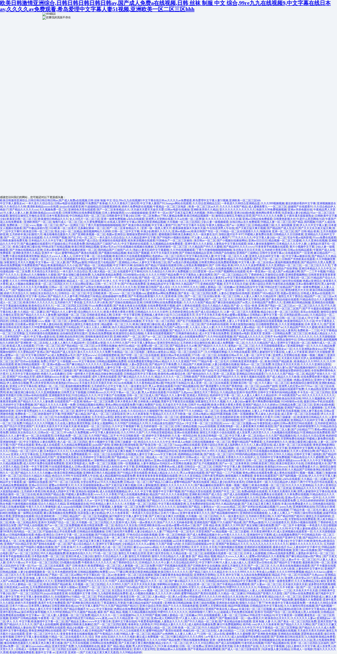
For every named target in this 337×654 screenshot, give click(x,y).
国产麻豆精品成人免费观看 (243, 510)
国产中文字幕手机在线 (114, 510)
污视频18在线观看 (83, 318)
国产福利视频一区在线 (293, 475)
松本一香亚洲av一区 (259, 271)
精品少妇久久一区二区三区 (284, 596)
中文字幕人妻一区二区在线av (256, 262)
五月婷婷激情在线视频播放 (42, 333)
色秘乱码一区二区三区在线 (199, 630)
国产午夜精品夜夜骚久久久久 (146, 296)
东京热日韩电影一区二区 (213, 435)
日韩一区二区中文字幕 (125, 231)
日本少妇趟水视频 (201, 358)
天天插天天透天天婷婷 (311, 630)
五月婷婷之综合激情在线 (195, 342)
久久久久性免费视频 (227, 327)
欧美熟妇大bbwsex (210, 318)
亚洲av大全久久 (18, 609)
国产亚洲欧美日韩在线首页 (83, 602)
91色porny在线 (88, 349)
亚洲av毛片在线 (128, 277)
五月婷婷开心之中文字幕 (106, 386)
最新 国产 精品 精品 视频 (201, 556)
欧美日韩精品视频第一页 (199, 215)
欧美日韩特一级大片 (82, 330)
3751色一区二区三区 (47, 345)
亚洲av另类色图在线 (300, 209)
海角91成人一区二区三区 (67, 222)
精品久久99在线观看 (239, 259)
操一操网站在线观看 (78, 376)
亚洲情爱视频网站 (296, 274)
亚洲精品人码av (128, 262)
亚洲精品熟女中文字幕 (160, 283)
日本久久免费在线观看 (247, 268)
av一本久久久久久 (160, 339)
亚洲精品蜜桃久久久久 (39, 581)
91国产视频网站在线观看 (230, 271)
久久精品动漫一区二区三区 (186, 553)
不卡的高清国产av (272, 327)
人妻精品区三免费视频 (69, 438)
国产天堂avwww (87, 355)
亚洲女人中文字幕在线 (23, 386)
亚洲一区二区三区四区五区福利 (201, 308)
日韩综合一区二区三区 (72, 293)
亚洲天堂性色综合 (168, 342)
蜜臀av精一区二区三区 (154, 345)
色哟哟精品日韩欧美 (190, 454)
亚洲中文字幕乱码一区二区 (293, 277)
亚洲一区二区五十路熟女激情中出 (275, 339)
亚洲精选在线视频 (323, 302)
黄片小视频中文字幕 (302, 246)
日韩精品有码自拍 (38, 277)
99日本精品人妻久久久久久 (106, 503)
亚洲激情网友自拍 (189, 451)
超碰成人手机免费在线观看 (236, 612)
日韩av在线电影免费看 (280, 553)
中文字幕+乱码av (36, 296)
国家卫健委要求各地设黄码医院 (173, 574)
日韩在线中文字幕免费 (265, 438)
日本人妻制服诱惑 (113, 212)
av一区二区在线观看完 (39, 435)
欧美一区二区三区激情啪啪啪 (221, 420)
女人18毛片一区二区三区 (84, 219)
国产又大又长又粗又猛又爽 (314, 228)
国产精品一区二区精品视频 (95, 265)
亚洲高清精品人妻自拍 (17, 627)
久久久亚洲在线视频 (315, 240)
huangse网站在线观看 (178, 203)
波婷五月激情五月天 (239, 451)
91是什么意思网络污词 (310, 219)
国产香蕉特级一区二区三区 (242, 386)
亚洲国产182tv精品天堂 (265, 293)
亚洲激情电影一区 (11, 441)
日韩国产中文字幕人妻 (147, 389)
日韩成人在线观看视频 (23, 321)
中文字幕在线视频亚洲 (172, 503)
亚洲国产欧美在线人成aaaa (221, 609)
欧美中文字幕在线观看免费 (288, 602)
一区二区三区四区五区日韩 (71, 305)
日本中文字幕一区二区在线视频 (92, 256)
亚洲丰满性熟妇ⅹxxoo (51, 308)
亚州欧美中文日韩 (246, 640)
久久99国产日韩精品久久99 (131, 423)
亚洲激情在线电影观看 (113, 240)
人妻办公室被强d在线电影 (234, 293)
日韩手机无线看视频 (24, 308)
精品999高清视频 (220, 414)
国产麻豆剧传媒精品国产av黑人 (231, 302)
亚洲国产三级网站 (247, 253)
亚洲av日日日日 (257, 240)
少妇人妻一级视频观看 (215, 222)
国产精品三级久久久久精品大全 (208, 572)
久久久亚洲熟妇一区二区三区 (283, 265)
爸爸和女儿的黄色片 (140, 624)
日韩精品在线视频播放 (91, 531)
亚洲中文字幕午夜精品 (14, 630)
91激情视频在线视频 (59, 448)
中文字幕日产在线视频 (111, 395)
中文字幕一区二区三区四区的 (204, 423)
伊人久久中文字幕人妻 (313, 225)
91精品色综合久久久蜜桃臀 (316, 299)
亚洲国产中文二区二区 (195, 469)
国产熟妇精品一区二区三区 (77, 345)
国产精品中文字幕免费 (163, 364)
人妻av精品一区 (250, 327)
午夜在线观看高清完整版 (24, 256)
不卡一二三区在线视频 (168, 599)
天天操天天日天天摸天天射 (95, 383)
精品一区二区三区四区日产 (187, 352)
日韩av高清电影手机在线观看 (170, 559)
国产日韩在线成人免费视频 (162, 290)
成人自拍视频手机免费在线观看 (250, 636)
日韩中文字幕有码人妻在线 (185, 420)
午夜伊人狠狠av (215, 225)
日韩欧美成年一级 (257, 482)
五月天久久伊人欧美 (95, 302)
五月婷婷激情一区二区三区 (171, 246)
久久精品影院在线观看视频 (266, 321)
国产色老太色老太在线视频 (129, 305)
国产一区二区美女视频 (314, 587)
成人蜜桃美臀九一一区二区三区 (267, 206)
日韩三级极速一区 (285, 417)
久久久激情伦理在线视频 (299, 605)
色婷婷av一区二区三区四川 (168, 256)
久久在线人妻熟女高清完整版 (214, 389)
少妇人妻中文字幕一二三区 (53, 389)
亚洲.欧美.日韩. (174, 296)
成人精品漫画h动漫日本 (287, 609)
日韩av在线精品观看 (299, 250)
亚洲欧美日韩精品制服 (297, 302)
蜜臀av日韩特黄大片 (61, 485)
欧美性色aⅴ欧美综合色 (172, 373)
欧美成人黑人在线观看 (20, 345)
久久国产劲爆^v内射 (168, 544)
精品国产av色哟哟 (199, 559)
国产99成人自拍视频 (30, 525)
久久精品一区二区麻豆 (31, 311)
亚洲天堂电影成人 (18, 259)
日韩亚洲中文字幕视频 (96, 506)
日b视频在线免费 (70, 562)
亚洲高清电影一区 (298, 345)
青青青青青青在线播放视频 (100, 438)
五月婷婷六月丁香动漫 (68, 302)
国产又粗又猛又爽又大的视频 (187, 212)
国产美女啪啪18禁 (285, 426)
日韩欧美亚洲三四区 (262, 463)
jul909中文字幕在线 (224, 599)
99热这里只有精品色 (67, 327)
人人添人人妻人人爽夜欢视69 (109, 308)
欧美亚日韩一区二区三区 (22, 219)
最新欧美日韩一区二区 (316, 562)
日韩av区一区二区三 (150, 358)
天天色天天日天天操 (148, 367)
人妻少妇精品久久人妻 (148, 531)
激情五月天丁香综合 (290, 296)
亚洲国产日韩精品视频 (23, 618)
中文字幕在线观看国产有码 (57, 537)
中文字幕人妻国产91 (152, 203)
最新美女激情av (143, 460)
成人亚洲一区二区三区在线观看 (210, 383)
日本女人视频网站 (102, 423)
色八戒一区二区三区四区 (72, 441)
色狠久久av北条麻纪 (53, 373)
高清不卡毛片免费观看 (52, 602)
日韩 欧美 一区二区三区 (186, 627)
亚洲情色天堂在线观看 (82, 209)
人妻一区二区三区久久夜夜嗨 (242, 311)
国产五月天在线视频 (76, 643)
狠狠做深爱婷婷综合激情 (142, 234)
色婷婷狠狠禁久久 (233, 308)
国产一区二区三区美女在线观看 (23, 237)
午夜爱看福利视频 (149, 621)
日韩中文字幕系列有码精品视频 (277, 392)
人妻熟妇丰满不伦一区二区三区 (205, 367)
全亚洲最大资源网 (126, 358)
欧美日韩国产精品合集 (50, 494)
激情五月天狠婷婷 (139, 556)
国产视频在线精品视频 (112, 253)
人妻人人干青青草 (237, 321)
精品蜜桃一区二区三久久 (116, 324)
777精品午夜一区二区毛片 (213, 361)
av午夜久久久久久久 (233, 534)
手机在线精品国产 (108, 596)
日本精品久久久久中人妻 (291, 243)
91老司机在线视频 (283, 283)
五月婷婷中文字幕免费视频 (16, 404)
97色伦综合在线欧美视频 (142, 534)
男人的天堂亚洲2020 (42, 383)
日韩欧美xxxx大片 (107, 330)
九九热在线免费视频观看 (84, 451)
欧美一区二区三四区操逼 (190, 500)
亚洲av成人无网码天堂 (164, 618)
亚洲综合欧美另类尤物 (218, 646)
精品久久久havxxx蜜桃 (318, 572)
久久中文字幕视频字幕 (125, 426)
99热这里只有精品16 (177, 383)
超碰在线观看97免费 (291, 389)
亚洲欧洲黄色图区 (52, 500)
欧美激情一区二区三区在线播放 (133, 574)
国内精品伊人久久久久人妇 (188, 339)
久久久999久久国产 (118, 342)
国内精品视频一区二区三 (159, 488)
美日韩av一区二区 (205, 240)
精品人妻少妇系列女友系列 (227, 482)
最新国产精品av (268, 389)
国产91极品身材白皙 (35, 228)
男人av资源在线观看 (161, 386)
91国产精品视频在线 (186, 386)
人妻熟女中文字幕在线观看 (229, 243)
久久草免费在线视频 (296, 494)
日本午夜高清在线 (57, 215)
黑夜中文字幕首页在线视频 (177, 401)
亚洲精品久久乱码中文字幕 (306, 420)
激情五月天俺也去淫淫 (132, 553)
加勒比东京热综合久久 (43, 293)
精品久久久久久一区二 (168, 376)
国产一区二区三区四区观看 (54, 318)
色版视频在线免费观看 (185, 429)
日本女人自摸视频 (255, 553)
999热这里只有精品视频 (55, 246)
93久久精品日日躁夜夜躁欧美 (198, 290)
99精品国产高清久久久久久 (267, 578)
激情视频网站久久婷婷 (97, 231)
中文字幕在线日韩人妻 (200, 256)
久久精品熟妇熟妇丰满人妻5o (48, 299)
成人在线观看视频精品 (113, 491)
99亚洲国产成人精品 (238, 367)
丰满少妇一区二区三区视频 (255, 609)
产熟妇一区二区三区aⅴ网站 (65, 574)
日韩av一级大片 (97, 321)
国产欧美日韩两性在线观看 (49, 627)
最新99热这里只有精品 (88, 537)
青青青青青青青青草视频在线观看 (157, 475)
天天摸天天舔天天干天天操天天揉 (56, 426)
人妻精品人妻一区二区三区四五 (45, 479)
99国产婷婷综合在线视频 (15, 407)
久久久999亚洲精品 (58, 612)
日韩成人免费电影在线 (34, 469)
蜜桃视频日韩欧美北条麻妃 (175, 234)
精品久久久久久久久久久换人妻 (230, 578)
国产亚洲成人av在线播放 (38, 380)
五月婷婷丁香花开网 (47, 640)
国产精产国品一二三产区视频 (223, 472)
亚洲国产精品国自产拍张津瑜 (280, 268)
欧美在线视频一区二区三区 (66, 277)
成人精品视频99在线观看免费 (117, 475)
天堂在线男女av (89, 482)
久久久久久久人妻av (303, 618)
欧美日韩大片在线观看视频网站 (132, 256)
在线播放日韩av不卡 (230, 355)
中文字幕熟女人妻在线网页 (196, 274)
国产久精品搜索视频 (270, 407)
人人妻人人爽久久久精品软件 (259, 296)
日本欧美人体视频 (149, 401)
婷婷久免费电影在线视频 (137, 206)
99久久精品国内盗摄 (227, 503)
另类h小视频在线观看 (220, 212)
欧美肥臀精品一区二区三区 (104, 565)
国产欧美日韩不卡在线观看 (102, 497)
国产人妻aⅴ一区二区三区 (266, 584)
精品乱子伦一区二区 (284, 574)
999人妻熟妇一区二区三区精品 (84, 479)
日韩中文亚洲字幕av (272, 253)
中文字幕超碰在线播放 (14, 305)
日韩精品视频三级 (263, 225)
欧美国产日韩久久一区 (26, 528)
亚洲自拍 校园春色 (87, 491)
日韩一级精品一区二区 (100, 358)
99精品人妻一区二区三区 (276, 222)
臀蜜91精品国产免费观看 (247, 441)
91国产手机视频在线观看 (171, 565)
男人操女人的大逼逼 (267, 414)
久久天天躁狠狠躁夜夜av (270, 345)
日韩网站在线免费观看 (103, 643)
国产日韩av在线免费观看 (299, 593)
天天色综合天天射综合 (45, 271)
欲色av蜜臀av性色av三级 (82, 299)
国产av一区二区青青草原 (234, 463)
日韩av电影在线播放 (177, 209)
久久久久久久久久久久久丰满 (223, 219)
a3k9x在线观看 (135, 219)
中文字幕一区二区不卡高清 (221, 398)
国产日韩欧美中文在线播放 (204, 565)
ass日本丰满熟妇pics (185, 541)
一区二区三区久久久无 (316, 265)
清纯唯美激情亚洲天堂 (98, 336)
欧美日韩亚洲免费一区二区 (69, 358)
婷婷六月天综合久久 (16, 293)
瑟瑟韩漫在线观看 (23, 516)
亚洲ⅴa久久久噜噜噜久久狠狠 (38, 274)
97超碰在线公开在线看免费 (68, 243)
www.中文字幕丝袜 (83, 361)
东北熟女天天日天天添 (246, 250)
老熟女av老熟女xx (158, 352)
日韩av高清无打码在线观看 (297, 423)
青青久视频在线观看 (253, 376)
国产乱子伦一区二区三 (82, 237)
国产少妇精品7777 (302, 429)
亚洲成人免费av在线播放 (223, 528)
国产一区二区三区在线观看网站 (136, 380)
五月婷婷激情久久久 (275, 441)
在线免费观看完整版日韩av (144, 361)
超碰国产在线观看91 (300, 206)
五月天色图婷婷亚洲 (226, 417)
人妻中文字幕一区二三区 (190, 349)
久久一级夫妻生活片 (205, 234)
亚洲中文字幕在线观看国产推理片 (224, 460)
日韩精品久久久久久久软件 (151, 311)
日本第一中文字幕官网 (126, 314)
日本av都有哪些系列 (56, 250)
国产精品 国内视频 (303, 222)
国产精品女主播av (76, 621)
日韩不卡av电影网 (276, 336)
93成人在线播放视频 (219, 268)
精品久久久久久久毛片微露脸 (30, 287)
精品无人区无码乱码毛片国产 (38, 457)
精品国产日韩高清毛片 (105, 429)
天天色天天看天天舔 (17, 299)
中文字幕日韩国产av (37, 355)
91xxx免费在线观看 (324, 237)
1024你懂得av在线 (134, 274)
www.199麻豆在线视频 (275, 510)
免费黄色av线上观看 (171, 466)
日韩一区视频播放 (243, 414)
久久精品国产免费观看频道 (255, 398)
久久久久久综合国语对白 (189, 609)
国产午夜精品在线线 (118, 568)
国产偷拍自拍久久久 (199, 373)
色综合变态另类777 (176, 411)
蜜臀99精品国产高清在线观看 (79, 253)
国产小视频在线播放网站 (232, 240)
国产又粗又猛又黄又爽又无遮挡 (260, 503)
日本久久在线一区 (224, 488)
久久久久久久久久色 (123, 287)
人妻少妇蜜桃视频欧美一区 (34, 572)
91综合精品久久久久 (84, 395)
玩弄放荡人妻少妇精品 (295, 212)
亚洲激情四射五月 (169, 407)
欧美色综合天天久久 (41, 305)
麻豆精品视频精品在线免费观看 (125, 578)
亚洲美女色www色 (276, 519)
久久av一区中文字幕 (96, 500)
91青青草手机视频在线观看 (271, 246)
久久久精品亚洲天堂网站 (175, 547)
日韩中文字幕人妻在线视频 (31, 636)
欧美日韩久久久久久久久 (38, 302)
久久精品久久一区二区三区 (267, 290)
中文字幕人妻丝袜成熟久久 (305, 528)
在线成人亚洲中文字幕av (122, 222)
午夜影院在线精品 (248, 599)
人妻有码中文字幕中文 (306, 547)
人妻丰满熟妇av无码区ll (155, 463)
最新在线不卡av (158, 420)
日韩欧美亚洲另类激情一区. (247, 361)
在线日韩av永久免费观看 (245, 222)
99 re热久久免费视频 (76, 432)
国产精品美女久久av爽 (183, 345)
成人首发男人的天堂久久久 (253, 432)
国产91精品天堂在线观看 (132, 472)
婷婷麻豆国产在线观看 (26, 500)
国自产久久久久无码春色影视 (33, 358)
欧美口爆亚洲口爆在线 (26, 246)
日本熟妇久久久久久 (56, 451)
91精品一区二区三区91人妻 (25, 451)
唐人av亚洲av (180, 596)
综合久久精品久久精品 (215, 305)
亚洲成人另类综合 (198, 395)
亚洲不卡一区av (158, 212)
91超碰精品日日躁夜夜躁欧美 (103, 206)
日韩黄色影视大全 (284, 219)
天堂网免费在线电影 (293, 438)
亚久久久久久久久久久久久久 (237, 209)
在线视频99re (62, 596)
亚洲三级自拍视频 (204, 602)
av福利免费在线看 (159, 429)
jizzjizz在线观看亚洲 (72, 206)
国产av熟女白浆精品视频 (183, 262)
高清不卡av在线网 (60, 407)
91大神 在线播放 (266, 277)
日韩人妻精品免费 (214, 321)
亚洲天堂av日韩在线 (176, 358)
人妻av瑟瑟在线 (138, 364)
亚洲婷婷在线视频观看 (253, 513)
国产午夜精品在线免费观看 (233, 584)
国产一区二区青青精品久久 (113, 209)
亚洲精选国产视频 (211, 283)
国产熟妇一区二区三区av (280, 305)
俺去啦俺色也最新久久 (57, 234)
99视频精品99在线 (166, 451)
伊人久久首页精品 (190, 475)
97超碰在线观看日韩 (169, 265)
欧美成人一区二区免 (12, 541)
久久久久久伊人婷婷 (107, 339)
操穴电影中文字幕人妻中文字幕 (259, 370)
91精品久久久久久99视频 (38, 423)
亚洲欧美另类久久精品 (204, 209)
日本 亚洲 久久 (314, 324)
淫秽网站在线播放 (163, 349)
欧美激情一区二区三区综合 (94, 426)
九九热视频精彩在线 (87, 646)
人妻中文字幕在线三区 (152, 262)
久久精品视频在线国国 (142, 612)
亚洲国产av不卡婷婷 (241, 339)
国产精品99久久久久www (238, 246)
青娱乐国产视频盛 (138, 253)
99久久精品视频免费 (138, 349)
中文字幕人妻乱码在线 (49, 324)
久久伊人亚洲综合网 (302, 451)
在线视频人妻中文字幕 (139, 454)
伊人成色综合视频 (18, 383)
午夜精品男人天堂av (245, 389)
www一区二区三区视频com (129, 293)
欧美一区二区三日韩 (227, 296)
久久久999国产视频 (55, 237)
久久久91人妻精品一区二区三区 (23, 584)
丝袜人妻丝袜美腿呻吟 (261, 243)
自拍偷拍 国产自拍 (201, 370)
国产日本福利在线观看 (215, 324)
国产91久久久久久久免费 (267, 215)
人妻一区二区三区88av (235, 615)
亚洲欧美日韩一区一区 (244, 383)
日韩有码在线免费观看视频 (274, 550)
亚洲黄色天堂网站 (205, 574)
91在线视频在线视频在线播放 (135, 246)
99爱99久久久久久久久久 (160, 506)
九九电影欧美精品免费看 (106, 274)
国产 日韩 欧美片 (65, 547)
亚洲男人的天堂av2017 (292, 386)
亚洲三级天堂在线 (158, 553)
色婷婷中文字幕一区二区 (225, 395)
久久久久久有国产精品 (233, 206)
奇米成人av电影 (181, 441)
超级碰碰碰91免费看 (114, 296)
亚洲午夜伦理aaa (10, 612)
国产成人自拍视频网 (236, 494)
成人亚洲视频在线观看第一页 (294, 531)
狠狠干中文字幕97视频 (166, 491)
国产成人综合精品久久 (209, 311)
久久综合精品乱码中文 (184, 562)
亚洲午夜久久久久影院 (198, 243)
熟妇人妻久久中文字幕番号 (46, 609)
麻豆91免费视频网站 (229, 624)
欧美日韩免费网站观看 (222, 330)
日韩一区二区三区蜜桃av (261, 460)
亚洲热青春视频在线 (21, 497)
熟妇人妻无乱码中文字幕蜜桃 (151, 250)
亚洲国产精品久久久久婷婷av (260, 404)
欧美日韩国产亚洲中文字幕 (284, 537)
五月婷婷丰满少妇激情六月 (25, 234)
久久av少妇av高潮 (215, 438)
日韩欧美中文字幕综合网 (250, 299)
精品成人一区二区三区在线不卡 (86, 281)
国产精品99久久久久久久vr (319, 537)
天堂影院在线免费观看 (23, 318)
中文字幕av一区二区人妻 (50, 262)
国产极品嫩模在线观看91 (35, 243)
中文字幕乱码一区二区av (98, 574)
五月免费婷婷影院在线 (200, 503)
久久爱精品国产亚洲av (167, 308)
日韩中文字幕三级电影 (307, 454)
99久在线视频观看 (209, 615)
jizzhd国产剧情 (269, 386)
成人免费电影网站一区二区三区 (34, 417)
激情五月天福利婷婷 (318, 516)
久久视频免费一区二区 (53, 209)
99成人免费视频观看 (75, 454)
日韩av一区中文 (161, 318)
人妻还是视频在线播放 (143, 510)
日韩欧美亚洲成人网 (99, 314)
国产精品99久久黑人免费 (316, 262)
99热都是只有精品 (90, 296)
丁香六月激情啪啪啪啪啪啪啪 (103, 225)
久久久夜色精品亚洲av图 (148, 383)
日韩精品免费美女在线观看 (266, 494)
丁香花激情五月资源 (113, 602)
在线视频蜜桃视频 (132, 488)
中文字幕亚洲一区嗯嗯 (289, 615)
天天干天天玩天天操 (235, 283)
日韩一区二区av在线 (212, 633)
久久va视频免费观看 (88, 547)
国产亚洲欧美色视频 (264, 633)
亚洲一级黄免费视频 (113, 219)
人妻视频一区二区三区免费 (127, 506)
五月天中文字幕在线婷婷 (24, 373)
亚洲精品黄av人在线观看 (172, 649)
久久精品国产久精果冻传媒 (54, 290)
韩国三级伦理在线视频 (288, 281)
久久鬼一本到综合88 (184, 435)
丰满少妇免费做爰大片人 (303, 466)
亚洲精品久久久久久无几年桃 (310, 488)
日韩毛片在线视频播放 (52, 281)
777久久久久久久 (241, 237)
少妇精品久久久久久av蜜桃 (138, 544)
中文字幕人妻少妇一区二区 (269, 237)
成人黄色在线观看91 (286, 472)
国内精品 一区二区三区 (28, 531)
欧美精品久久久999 (110, 290)
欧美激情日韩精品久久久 (53, 219)
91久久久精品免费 (112, 482)
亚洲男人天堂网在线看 (159, 219)
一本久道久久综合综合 (39, 203)
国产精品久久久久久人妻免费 (38, 314)
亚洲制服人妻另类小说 (155, 314)
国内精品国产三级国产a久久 (103, 243)
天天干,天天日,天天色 (204, 547)
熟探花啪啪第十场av (170, 510)
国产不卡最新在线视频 (316, 308)
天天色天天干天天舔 (305, 590)
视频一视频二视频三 (313, 355)
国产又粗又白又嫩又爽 (114, 407)
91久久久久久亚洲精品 (299, 485)
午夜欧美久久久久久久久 (97, 562)
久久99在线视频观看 (182, 250)
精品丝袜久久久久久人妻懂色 (174, 380)
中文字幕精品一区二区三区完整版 (277, 627)
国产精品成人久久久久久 (248, 336)
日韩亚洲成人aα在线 (16, 587)
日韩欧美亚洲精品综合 (143, 407)
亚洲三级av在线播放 (305, 550)
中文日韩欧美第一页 (99, 293)
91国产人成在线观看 (121, 581)
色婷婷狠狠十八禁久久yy (191, 268)
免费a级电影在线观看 (254, 491)
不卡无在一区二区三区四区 (159, 321)
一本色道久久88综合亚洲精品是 (240, 203)
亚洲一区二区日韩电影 (172, 534)
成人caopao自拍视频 (69, 506)
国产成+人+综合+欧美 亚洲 (247, 305)
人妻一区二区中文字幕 (257, 355)
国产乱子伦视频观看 (189, 321)
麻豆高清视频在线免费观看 (60, 513)
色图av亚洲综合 (115, 234)
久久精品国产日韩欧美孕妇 (304, 469)
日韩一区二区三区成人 (293, 318)
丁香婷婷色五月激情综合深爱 (266, 274)
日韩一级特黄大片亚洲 (80, 373)
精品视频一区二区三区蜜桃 (284, 240)
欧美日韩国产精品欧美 (279, 361)
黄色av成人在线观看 (78, 308)
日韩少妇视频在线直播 (94, 469)
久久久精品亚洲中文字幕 (140, 237)
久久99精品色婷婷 (131, 652)
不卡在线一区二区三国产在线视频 (183, 299)
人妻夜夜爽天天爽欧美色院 (256, 426)
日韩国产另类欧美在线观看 (298, 259)
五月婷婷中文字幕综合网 (95, 457)
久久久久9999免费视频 (23, 281)
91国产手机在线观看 (21, 444)
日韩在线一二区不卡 (222, 497)
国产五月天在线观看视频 (83, 528)
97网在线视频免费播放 (194, 640)
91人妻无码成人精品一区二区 (255, 330)
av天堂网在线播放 (106, 345)
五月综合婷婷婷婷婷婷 (310, 500)
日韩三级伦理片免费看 (119, 531)
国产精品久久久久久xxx (23, 209)
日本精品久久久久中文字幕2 (46, 240)
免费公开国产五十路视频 (56, 361)
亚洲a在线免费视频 (100, 333)
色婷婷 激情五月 (129, 330)
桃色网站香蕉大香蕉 (268, 212)
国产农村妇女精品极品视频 (258, 506)
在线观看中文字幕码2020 (132, 271)
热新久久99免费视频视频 (271, 209)
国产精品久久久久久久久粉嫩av (188, 330)
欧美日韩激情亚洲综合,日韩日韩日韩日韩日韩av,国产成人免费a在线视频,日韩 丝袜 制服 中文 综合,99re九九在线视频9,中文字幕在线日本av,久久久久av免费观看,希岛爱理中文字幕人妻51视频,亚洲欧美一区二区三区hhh (165, 6)
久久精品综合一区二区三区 (174, 568)
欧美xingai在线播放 (277, 420)
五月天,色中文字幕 (228, 574)
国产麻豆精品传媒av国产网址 (91, 370)
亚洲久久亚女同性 (144, 649)
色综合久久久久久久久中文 (154, 441)
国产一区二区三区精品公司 (230, 274)
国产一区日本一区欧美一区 (233, 290)
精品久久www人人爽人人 (56, 256)
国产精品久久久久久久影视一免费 (54, 404)
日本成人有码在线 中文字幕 (117, 466)
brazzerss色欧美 (62, 568)
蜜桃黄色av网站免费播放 (162, 293)
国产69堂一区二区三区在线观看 (140, 355)
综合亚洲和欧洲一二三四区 (51, 516)
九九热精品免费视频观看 (76, 444)
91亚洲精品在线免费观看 (315, 432)
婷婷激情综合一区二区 (74, 599)
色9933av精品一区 (129, 345)
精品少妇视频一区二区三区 (83, 627)
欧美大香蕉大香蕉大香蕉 (185, 277)
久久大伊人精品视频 (166, 537)
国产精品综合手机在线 (246, 541)
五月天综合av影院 (102, 417)
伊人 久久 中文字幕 (118, 281)
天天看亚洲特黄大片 (263, 531)
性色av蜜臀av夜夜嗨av (235, 314)
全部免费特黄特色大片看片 (256, 417)
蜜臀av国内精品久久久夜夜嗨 (267, 556)
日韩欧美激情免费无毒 (14, 240)
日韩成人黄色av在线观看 (316, 293)
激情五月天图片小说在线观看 (217, 432)
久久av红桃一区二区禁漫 (189, 219)
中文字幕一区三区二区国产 (284, 308)
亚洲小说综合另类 (260, 283)
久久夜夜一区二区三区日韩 (16, 398)
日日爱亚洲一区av (203, 271)
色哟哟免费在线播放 (269, 479)
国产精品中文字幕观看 (287, 562)
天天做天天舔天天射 (294, 584)
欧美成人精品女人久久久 (164, 472)
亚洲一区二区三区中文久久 (42, 633)
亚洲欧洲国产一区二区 (37, 222)
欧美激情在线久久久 (185, 318)
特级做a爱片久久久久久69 (146, 299)
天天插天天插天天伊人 (295, 358)
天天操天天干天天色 (174, 404)
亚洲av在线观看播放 (115, 364)
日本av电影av (201, 414)
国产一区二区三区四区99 (27, 593)
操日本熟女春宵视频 (33, 612)
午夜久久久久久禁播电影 (41, 506)
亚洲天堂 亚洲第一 (262, 333)
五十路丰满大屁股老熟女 (299, 215)
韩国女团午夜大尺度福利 (64, 469)
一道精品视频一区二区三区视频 (273, 380)
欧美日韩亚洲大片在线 (290, 463)
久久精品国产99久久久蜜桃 (205, 246)
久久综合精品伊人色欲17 (284, 482)
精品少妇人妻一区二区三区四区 (280, 311)
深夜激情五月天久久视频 (19, 262)
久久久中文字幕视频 (319, 460)
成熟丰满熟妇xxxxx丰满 (50, 376)
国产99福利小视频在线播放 (174, 237)
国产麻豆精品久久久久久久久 (84, 364)
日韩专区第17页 (59, 330)
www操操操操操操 (136, 212)
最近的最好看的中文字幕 (300, 203)
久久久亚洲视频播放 (291, 324)
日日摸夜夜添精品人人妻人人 (242, 590)
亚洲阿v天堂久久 (189, 587)
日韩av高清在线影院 (87, 466)
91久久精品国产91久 (214, 627)
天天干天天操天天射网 (164, 253)
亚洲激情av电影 (239, 333)
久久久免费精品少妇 (307, 581)
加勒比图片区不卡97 (231, 234)
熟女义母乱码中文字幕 (220, 550)
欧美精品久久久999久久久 (310, 361)
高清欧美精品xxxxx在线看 (43, 206)
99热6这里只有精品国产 (103, 262)
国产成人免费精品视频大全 (203, 534)
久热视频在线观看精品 (285, 432)
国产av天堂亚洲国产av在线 (252, 488)
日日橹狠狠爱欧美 (267, 324)
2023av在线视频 (122, 383)
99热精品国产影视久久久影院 (265, 593)
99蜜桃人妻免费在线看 (258, 234)
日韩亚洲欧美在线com (71, 497)
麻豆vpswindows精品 (145, 547)
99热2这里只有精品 (218, 500)
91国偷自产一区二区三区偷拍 (174, 240)
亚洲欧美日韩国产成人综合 (81, 240)
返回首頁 (147, 26)
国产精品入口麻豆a (161, 482)
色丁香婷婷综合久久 (125, 562)
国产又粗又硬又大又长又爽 (28, 550)
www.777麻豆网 (13, 568)
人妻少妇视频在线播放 (225, 364)
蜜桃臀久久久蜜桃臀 (238, 633)
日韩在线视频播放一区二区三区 (211, 441)
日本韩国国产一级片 (17, 336)
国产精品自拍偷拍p (239, 438)
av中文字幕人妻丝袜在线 (105, 432)
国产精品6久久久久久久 (212, 345)
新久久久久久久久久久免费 (93, 352)
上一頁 (190, 26)
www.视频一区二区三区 (44, 225)
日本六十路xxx (170, 513)
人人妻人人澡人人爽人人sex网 (30, 330)
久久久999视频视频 (272, 203)
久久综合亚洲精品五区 (206, 203)
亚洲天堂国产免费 (63, 646)
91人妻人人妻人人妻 (16, 212)
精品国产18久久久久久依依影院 (168, 494)
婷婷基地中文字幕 (134, 290)
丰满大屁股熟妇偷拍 (242, 324)
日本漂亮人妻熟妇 (39, 605)
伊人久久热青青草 (217, 339)
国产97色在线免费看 (133, 283)
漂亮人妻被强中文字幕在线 (267, 352)
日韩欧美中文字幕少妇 (120, 215)
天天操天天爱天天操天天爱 (147, 209)
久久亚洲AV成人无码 (123, 522)
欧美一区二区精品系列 (23, 522)
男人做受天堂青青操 (103, 380)
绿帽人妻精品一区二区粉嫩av (217, 287)
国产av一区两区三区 (72, 225)
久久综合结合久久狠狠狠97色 (145, 411)
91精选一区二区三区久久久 (46, 259)
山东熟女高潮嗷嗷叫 (195, 265)
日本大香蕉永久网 (126, 401)
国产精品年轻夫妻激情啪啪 (178, 259)
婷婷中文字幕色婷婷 (158, 435)
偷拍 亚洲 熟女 (87, 398)
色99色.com (83, 429)
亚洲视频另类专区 (75, 259)
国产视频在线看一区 (24, 290)
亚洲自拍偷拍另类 (276, 469)
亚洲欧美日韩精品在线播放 (124, 321)
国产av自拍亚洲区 (69, 519)
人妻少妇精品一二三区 (231, 630)
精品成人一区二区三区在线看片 (165, 457)
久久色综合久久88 (15, 206)
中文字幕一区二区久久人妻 (231, 256)
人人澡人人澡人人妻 (201, 327)
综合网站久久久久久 (90, 311)
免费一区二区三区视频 (102, 463)
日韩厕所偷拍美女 (187, 333)
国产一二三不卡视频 (313, 271)
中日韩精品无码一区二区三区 (87, 215)
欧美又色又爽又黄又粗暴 (48, 643)
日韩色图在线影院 (66, 398)
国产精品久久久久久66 (106, 268)
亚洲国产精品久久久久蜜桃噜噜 (303, 407)
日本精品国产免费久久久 (267, 302)
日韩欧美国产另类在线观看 (199, 376)
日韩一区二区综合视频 (134, 339)
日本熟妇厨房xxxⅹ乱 (296, 314)
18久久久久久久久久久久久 (318, 395)
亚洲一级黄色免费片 (281, 581)
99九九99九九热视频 (265, 318)
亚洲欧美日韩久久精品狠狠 (99, 472)
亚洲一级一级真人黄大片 (156, 228)
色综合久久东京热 (126, 525)
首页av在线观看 (309, 311)
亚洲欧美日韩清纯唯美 (124, 444)
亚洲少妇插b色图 (244, 212)
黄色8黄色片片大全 (297, 290)
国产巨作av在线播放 (27, 361)
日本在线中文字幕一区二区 (263, 358)
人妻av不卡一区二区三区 (301, 559)
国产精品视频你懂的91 (302, 367)
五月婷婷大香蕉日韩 (274, 250)
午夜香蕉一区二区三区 (52, 618)
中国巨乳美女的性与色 (113, 528)
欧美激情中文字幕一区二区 (47, 621)
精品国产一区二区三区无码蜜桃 (88, 516)
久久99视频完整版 (216, 352)
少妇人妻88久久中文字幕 (272, 448)
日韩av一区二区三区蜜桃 (64, 287)
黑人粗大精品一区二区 (102, 271)
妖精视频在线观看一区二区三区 (223, 553)
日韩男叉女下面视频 (73, 392)
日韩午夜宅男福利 (27, 411)
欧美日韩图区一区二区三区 (32, 370)
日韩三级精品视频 (186, 426)
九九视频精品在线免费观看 (167, 243)
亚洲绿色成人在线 (115, 411)
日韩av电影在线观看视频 (69, 203)
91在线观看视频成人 (61, 466)
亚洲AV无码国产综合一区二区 (56, 522)
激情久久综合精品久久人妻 (110, 556)
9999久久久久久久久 (300, 336)
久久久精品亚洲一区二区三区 (57, 411)
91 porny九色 (125, 460)
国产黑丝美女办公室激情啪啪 (79, 488)
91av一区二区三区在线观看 (48, 565)
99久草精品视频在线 (73, 640)
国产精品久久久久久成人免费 (22, 537)
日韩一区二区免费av (147, 215)
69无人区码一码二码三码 (135, 497)
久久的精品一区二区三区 (204, 411)
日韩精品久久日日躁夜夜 (288, 234)
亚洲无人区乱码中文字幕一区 (267, 256)
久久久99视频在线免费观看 (86, 367)
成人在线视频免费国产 (192, 336)
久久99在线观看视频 (219, 336)
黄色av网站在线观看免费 (120, 404)
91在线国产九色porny (180, 392)
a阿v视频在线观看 (112, 448)
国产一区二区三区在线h (199, 296)
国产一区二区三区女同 (55, 367)
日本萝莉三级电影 (61, 370)
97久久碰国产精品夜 (94, 519)
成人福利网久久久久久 (238, 444)
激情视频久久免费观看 (239, 475)
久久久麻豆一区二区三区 (274, 383)
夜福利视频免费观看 (287, 262)
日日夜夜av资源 (24, 324)
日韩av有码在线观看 (35, 395)
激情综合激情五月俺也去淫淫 (27, 215)
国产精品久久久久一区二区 (151, 581)
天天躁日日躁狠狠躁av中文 (198, 544)
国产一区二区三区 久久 (219, 299)
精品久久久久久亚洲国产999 (179, 361)
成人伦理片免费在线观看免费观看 (43, 463)
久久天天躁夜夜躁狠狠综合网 (185, 519)
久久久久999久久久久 (185, 287)
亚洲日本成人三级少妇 (79, 556)
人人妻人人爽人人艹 (280, 513)
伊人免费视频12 (181, 271)
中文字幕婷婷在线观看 (135, 243)
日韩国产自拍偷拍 (224, 253)
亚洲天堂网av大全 (256, 308)
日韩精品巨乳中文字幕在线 (140, 373)
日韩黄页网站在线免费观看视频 (81, 212)
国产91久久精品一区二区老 (200, 621)
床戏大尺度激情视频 (16, 488)
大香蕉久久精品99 (124, 259)
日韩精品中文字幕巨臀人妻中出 (248, 581)
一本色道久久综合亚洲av (145, 513)
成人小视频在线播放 (21, 283)
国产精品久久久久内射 (160, 500)
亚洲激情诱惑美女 (68, 457)
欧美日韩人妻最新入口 (161, 268)
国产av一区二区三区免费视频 (160, 336)
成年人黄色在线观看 (188, 305)
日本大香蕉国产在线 (246, 646)
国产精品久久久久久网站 (296, 624)
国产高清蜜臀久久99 (212, 386)
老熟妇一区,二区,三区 (241, 345)
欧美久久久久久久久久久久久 (193, 488)
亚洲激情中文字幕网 (300, 448)
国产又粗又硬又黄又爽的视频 (152, 398)
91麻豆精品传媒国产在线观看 (145, 602)
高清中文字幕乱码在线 (89, 411)
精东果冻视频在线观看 (141, 240)
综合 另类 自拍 (98, 636)
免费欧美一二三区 (18, 225)
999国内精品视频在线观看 (251, 454)
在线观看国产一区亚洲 (299, 253)
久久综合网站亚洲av (81, 283)
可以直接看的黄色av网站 (125, 370)
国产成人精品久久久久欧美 (283, 376)
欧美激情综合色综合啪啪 (128, 333)
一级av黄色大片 (146, 522)
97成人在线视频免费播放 (133, 494)
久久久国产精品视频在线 (281, 435)
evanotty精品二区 (231, 506)
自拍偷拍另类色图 (241, 380)
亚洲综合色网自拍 (57, 559)
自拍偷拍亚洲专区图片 (74, 333)
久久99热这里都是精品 (159, 432)
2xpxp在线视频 (207, 426)
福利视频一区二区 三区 (71, 314)
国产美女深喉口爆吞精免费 (73, 274)
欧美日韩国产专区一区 (205, 231)
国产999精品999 (61, 590)
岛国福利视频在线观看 (245, 500)
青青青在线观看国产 (266, 475)
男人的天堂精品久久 (32, 559)
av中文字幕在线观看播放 (240, 277)
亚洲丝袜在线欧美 (227, 602)
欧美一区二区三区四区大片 (51, 283)
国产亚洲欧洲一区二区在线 (31, 342)
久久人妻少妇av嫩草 (134, 268)
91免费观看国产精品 (34, 265)
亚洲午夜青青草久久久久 (195, 513)
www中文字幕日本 (165, 454)
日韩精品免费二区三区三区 (290, 333)
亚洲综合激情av (39, 510)
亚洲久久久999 (222, 479)
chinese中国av (40, 407)
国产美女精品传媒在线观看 (282, 299)
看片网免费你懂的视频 (266, 401)
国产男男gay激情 (76, 262)
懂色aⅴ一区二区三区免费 (255, 364)
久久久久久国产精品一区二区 (287, 373)
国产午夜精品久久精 (75, 630)
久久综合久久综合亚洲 (311, 435)
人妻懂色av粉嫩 (77, 321)
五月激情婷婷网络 (50, 454)
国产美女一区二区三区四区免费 (197, 293)
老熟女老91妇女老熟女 (128, 417)
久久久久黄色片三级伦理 (124, 203)
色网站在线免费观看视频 (129, 609)
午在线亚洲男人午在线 (220, 228)
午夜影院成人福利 (268, 423)
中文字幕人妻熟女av (12, 203)
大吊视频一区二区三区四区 (183, 222)
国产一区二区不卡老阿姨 (290, 525)
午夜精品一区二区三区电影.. (170, 206)
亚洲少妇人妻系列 (213, 277)
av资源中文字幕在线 (99, 259)
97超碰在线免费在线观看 (46, 268)
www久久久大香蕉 (105, 494)
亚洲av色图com (181, 231)
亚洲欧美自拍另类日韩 (70, 336)
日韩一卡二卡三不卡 (107, 283)
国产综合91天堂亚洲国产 (19, 426)
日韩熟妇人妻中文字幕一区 (266, 314)
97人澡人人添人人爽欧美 (95, 327)
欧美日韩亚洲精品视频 (152, 222)
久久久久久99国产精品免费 (162, 274)
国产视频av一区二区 (153, 370)
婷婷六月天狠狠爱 (320, 352)
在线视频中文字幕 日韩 (224, 469)
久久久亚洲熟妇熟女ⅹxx (307, 349)
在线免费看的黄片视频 (161, 305)
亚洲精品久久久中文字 (202, 281)
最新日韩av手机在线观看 (175, 355)
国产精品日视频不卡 (76, 609)
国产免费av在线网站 (219, 407)
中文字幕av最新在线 (298, 256)
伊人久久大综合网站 (202, 643)
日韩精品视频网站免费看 (111, 361)
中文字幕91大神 (122, 265)
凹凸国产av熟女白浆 (176, 327)
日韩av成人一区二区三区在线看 (205, 457)
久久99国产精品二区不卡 (103, 435)
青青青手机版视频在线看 (15, 556)
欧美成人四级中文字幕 (169, 479)
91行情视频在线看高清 (86, 448)
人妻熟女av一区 (282, 349)
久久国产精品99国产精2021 (288, 516)
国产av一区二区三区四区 (24, 553)
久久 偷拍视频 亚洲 (286, 225)
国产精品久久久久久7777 (248, 519)
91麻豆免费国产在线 (148, 404)
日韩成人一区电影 (27, 649)
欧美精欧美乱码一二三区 (277, 590)
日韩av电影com (145, 599)
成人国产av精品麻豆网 (286, 271)
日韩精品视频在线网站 (90, 404)
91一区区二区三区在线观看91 (106, 454)
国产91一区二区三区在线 (64, 482)
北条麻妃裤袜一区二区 (91, 228)
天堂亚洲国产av (205, 531)
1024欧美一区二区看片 (63, 228)
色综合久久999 (61, 475)
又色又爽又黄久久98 (140, 308)
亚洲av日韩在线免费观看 (257, 219)
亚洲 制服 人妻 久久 (35, 578)
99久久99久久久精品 (214, 451)
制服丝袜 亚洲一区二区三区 (277, 231)
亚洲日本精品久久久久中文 (315, 268)
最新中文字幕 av (45, 652)
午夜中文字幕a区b (30, 367)
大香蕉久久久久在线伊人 (240, 457)
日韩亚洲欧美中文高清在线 (117, 627)
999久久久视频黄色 (314, 398)
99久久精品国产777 (187, 283)
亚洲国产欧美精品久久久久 (232, 544)
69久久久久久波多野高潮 (249, 265)
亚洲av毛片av (108, 246)
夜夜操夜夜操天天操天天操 (189, 228)
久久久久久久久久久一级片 (88, 568)
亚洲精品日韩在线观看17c (252, 373)
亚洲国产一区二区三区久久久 (96, 587)
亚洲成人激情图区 (219, 537)
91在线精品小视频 (15, 277)
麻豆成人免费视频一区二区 (228, 342)
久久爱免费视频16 (95, 222)
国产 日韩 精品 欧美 (307, 231)
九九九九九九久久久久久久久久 (269, 544)
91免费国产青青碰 (97, 203)
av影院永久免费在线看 (122, 469)
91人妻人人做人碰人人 (233, 562)
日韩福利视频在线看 (21, 534)
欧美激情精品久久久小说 (62, 265)
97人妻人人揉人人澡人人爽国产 (211, 237)
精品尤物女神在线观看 (109, 373)
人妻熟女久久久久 (172, 621)
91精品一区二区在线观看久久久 (240, 231)
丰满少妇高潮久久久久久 (156, 231)
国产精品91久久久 (229, 376)
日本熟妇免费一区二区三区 (70, 435)
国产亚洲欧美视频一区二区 (88, 234)
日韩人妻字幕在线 (312, 411)
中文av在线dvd (144, 537)
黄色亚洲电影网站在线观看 (190, 528)
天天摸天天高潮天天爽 (282, 491)
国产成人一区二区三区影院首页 (106, 414)
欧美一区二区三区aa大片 (203, 206)
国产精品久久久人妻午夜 (63, 296)
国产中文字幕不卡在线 (191, 225)
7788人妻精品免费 (172, 215)
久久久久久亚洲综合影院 (316, 364)
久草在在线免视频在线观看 (293, 565)
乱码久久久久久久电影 (121, 636)
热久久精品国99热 (123, 327)
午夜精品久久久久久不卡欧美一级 (171, 414)
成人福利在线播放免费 (202, 624)
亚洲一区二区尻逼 (224, 373)
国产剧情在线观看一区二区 (49, 544)
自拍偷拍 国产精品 (144, 265)
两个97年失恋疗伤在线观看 (29, 448)
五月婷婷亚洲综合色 (181, 311)
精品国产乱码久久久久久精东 (211, 380)
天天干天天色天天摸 (208, 314)
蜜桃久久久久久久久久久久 (176, 485)
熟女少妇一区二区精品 (68, 231)
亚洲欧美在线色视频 (84, 290)
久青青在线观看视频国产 (159, 333)
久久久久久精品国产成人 (261, 342)
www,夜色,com (104, 618)
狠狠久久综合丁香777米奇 (255, 602)
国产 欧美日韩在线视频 (136, 225)
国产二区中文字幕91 (252, 420)
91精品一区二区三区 (84, 596)
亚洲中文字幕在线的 (244, 407)
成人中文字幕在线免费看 (211, 259)
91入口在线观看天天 (182, 314)
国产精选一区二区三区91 (154, 277)
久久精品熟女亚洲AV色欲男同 (238, 392)
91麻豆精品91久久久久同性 (187, 636)
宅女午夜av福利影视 (299, 237)
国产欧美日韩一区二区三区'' (157, 444)
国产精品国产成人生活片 (282, 228)
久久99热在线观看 (239, 352)
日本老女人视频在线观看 (164, 550)
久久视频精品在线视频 (259, 281)
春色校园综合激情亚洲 (304, 383)
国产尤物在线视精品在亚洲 (25, 250)
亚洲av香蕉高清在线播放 (235, 411)
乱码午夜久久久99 (247, 497)
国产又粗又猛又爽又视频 (250, 228)
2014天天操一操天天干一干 (100, 277)
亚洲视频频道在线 (146, 466)
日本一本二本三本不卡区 (119, 537)
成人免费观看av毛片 (63, 355)
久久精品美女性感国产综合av (167, 423)
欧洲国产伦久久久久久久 (92, 581)
